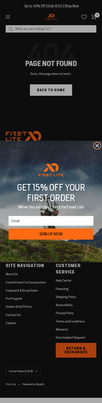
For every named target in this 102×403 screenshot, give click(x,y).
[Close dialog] (97, 145)
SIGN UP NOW (51, 233)
